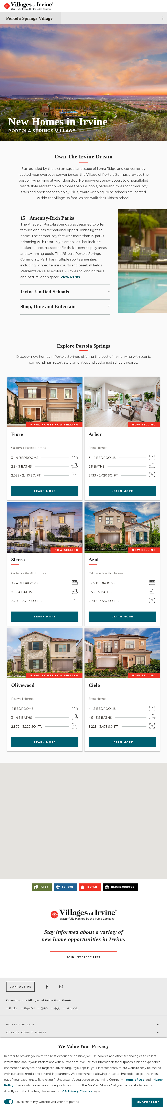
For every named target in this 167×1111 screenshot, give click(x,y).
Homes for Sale (20, 1024)
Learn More (45, 491)
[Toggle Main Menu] (161, 6)
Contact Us (20, 986)
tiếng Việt (72, 1008)
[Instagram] (61, 987)
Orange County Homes (26, 1032)
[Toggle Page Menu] (163, 18)
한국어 (44, 1008)
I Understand (147, 1102)
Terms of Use (134, 1080)
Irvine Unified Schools (44, 291)
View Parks (70, 277)
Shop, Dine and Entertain (48, 306)
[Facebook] (47, 987)
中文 (57, 1008)
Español (29, 1008)
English (13, 1008)
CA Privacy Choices (77, 1091)
